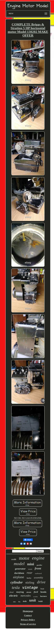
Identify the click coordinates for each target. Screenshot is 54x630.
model (19, 563)
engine (38, 558)
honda (43, 592)
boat (42, 589)
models (35, 596)
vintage (30, 588)
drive (41, 582)
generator (20, 568)
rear (29, 572)
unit (32, 600)
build (40, 601)
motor (24, 558)
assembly (38, 577)
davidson (19, 573)
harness (43, 596)
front (38, 568)
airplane (18, 577)
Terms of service (28, 624)
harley (29, 578)
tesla (16, 587)
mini (30, 564)
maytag (20, 592)
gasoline (39, 565)
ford (36, 592)
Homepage (28, 611)
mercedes (26, 595)
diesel (11, 592)
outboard (38, 573)
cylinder (16, 582)
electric (13, 595)
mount (30, 569)
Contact (28, 615)
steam (28, 592)
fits (19, 601)
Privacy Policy (28, 620)
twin (25, 601)
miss (14, 601)
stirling (29, 582)
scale (13, 559)
